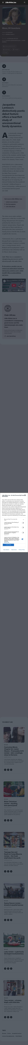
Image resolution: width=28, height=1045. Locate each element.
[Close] (25, 495)
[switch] (23, 522)
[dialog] (14, 522)
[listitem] (14, 520)
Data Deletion (6, 549)
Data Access (14, 549)
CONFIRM (8, 544)
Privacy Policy (22, 549)
